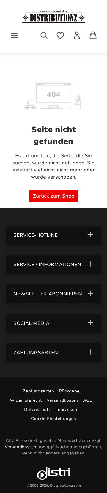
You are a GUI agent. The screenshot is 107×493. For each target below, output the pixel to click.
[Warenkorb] (93, 35)
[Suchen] (44, 35)
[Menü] (14, 35)
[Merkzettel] (60, 35)
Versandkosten (62, 400)
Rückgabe (69, 391)
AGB (87, 400)
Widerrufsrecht (26, 400)
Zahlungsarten (38, 391)
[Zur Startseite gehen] (53, 16)
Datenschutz (37, 409)
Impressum (66, 409)
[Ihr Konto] (77, 35)
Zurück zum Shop (53, 196)
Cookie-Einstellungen (53, 419)
